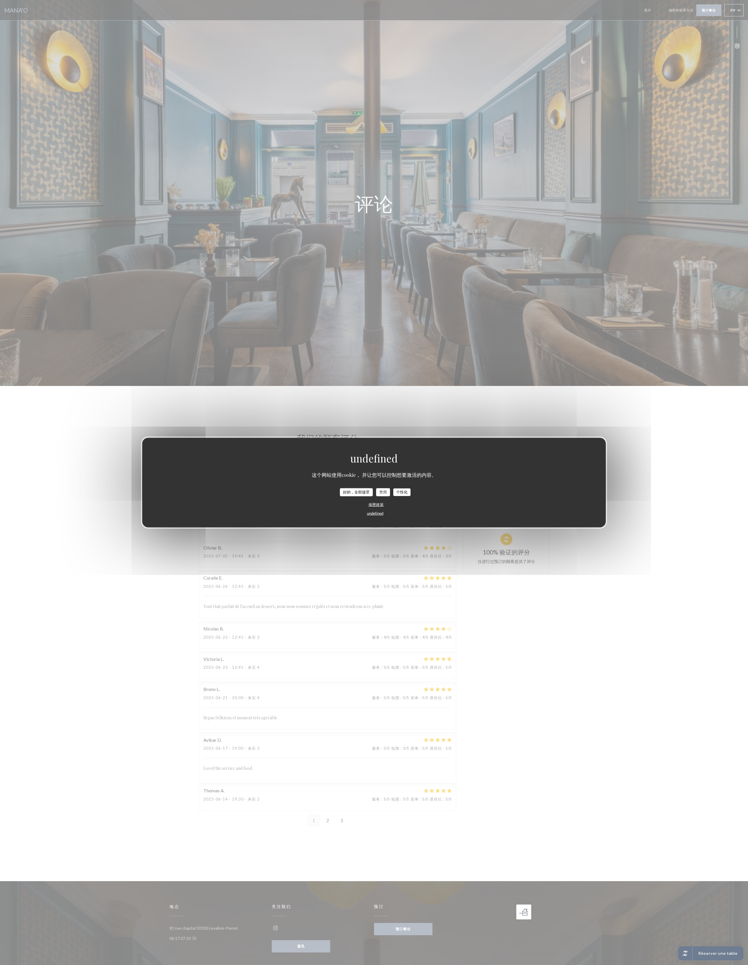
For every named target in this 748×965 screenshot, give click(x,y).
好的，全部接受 (356, 492)
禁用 (383, 492)
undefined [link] (375, 513)
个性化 (402, 492)
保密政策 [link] (376, 504)
